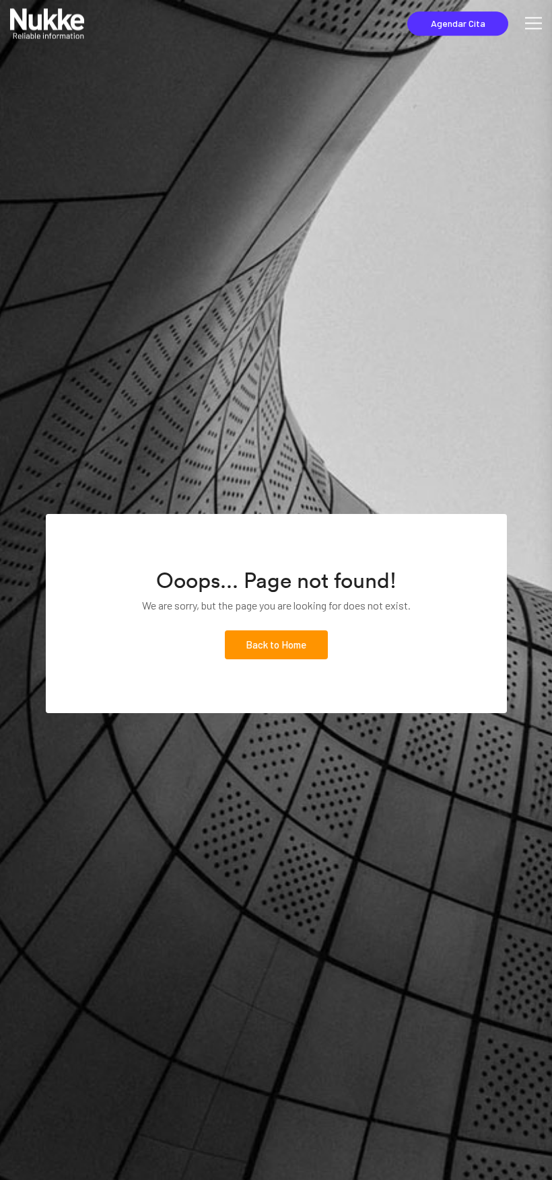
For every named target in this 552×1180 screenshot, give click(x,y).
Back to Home (276, 644)
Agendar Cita (458, 23)
